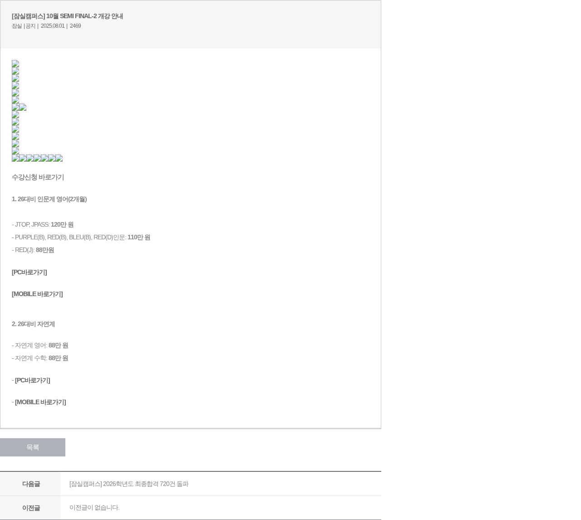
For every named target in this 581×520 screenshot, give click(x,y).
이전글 (31, 507)
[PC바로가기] (32, 379)
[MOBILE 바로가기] (40, 401)
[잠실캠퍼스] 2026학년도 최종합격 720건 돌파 (128, 483)
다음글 (31, 483)
